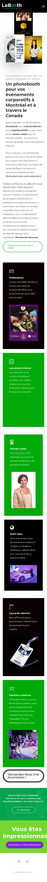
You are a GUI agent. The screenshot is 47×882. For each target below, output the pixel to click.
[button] (43, 6)
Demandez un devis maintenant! (25, 845)
